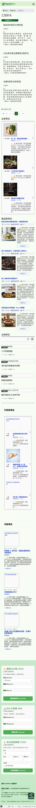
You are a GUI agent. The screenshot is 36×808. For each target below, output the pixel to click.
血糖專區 (4, 347)
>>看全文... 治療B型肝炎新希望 (12, 101)
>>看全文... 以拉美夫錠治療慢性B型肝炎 (14, 73)
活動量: (5, 763)
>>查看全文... (23, 246)
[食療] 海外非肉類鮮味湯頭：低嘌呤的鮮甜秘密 (17, 632)
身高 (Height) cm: (8, 717)
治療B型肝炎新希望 (12, 81)
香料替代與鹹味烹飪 (17, 198)
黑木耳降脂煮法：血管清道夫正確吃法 (13, 251)
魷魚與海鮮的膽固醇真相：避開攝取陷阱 (14, 222)
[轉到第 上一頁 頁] (6, 113)
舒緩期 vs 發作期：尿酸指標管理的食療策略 (17, 552)
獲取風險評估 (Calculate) (18, 698)
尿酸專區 (6, 555)
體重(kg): (26, 756)
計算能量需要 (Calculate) (18, 770)
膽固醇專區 (16, 224)
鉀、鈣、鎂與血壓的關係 (19, 139)
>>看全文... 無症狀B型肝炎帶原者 (13, 44)
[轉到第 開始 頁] (3, 113)
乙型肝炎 (5, 29)
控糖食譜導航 (6, 380)
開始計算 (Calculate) (18, 732)
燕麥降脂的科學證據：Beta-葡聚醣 (12, 308)
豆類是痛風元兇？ (11, 592)
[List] (32, 339)
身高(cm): (16, 756)
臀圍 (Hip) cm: (7, 690)
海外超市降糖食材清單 (10, 366)
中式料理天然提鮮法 (17, 171)
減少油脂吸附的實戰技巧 (9, 278)
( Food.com (6, 793)
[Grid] (28, 339)
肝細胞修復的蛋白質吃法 (20, 435)
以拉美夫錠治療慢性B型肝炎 (16, 53)
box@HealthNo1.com (27, 801)
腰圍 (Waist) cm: (8, 684)
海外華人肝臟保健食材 (20, 497)
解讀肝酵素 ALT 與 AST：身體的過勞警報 (20, 465)
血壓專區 (13, 140)
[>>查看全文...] (33, 138)
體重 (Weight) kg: (8, 724)
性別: (4, 750)
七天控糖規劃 (6, 351)
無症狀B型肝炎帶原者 (13, 24)
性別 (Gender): (7, 677)
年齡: (4, 756)
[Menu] (33, 4)
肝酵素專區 (15, 437)
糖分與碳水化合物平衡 (10, 395)
